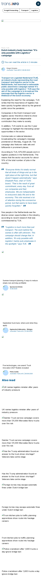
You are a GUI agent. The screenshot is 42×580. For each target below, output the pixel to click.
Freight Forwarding (11, 10)
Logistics (34, 10)
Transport (24, 10)
